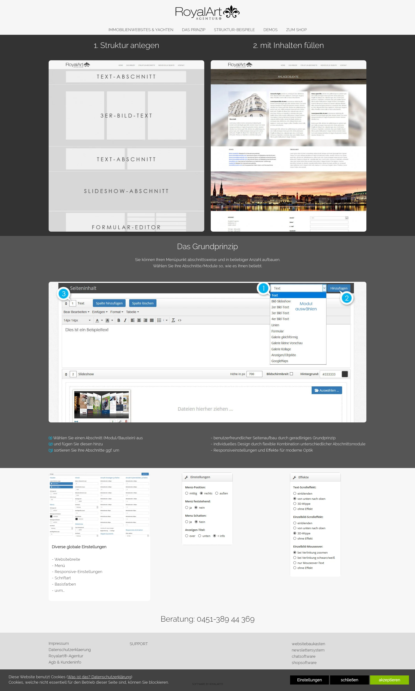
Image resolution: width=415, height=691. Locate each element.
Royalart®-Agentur (66, 656)
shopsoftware (304, 662)
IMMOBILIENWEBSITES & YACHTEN (141, 29)
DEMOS (270, 29)
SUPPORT (139, 644)
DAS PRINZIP (193, 29)
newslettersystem (308, 650)
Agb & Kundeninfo (65, 662)
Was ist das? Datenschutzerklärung (99, 677)
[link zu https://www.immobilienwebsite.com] (208, 12)
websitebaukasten (308, 644)
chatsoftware (304, 656)
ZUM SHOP (296, 29)
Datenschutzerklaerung (70, 649)
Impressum (59, 643)
